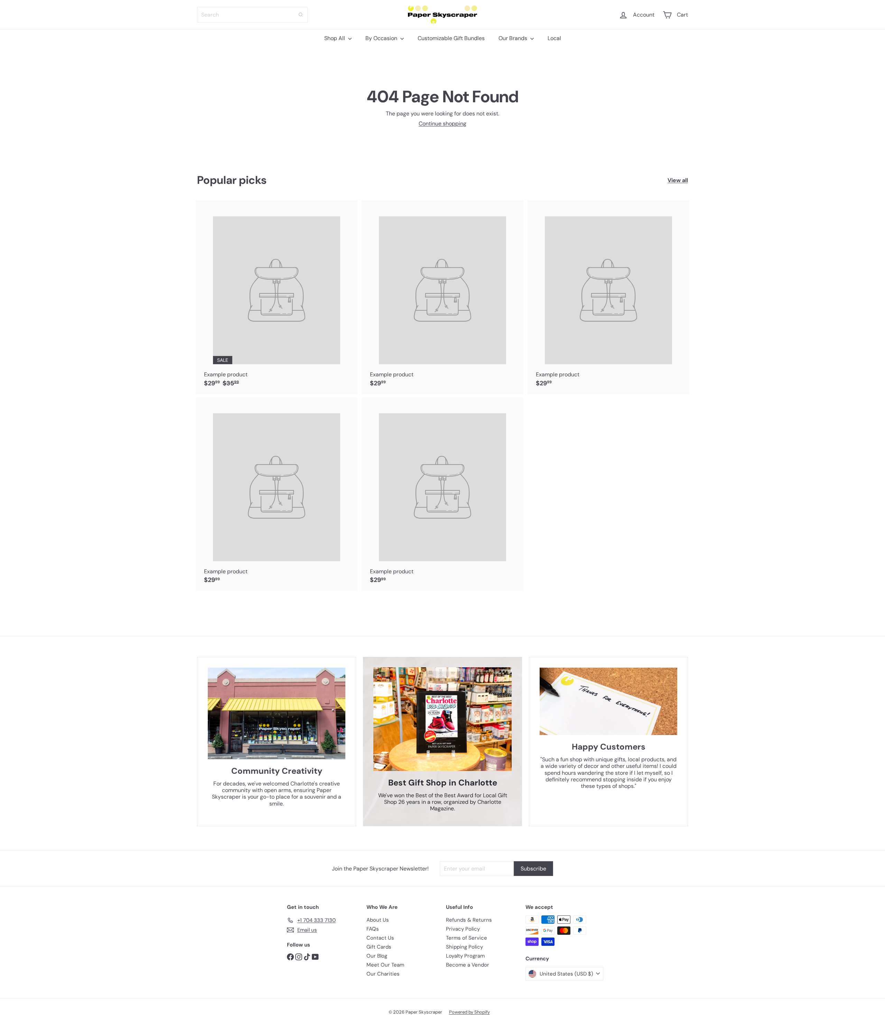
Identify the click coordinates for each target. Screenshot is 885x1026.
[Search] (301, 14)
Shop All (335, 38)
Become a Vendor (467, 964)
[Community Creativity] (276, 713)
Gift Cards (378, 946)
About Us (377, 919)
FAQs (372, 928)
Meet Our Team (385, 964)
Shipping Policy (464, 946)
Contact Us (380, 937)
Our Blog (376, 955)
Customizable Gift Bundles (451, 38)
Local (554, 38)
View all (678, 180)
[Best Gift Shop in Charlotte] (442, 719)
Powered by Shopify (469, 1012)
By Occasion (382, 38)
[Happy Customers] (608, 701)
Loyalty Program (465, 955)
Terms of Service (466, 937)
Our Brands (514, 38)
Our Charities (383, 973)
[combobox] (252, 14)
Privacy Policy (463, 928)
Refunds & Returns (469, 919)
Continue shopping (442, 123)
